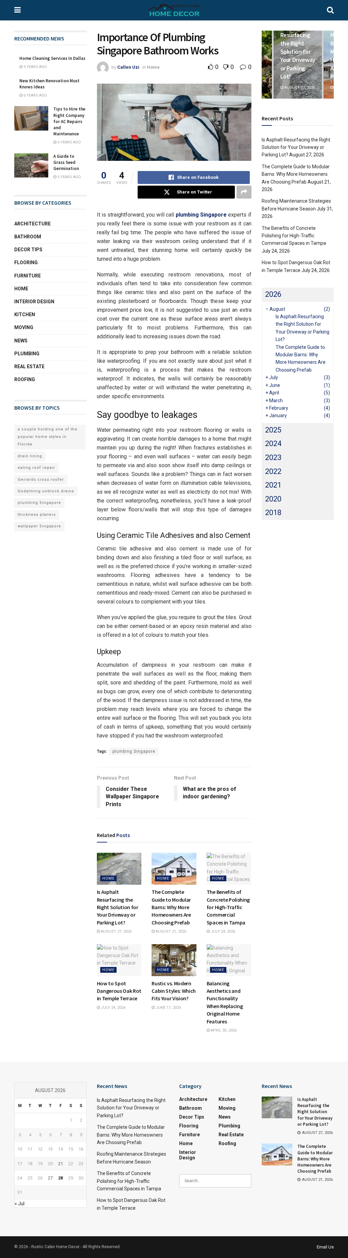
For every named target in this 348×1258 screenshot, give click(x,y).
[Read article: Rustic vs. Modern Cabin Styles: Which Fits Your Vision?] (174, 960)
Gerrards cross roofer (41, 479)
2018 (273, 512)
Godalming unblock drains (46, 491)
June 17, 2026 (168, 1007)
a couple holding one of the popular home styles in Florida (47, 437)
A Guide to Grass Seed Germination (66, 162)
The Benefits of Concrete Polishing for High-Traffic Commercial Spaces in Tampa (228, 907)
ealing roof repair (36, 467)
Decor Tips (28, 249)
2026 (273, 294)
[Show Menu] (17, 10)
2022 (273, 471)
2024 (273, 443)
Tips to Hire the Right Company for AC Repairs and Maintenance (69, 121)
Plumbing (26, 353)
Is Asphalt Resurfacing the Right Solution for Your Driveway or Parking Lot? (117, 907)
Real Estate (29, 366)
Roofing (24, 379)
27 (50, 1177)
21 (60, 1163)
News (21, 340)
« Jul (19, 1203)
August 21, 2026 (170, 931)
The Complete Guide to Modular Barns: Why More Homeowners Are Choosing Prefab (171, 907)
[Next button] (329, 65)
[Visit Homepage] (174, 10)
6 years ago (34, 95)
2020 (273, 499)
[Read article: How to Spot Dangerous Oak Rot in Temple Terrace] (119, 960)
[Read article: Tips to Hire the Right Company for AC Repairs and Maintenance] (31, 118)
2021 (273, 485)
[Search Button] (330, 10)
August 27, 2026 (116, 931)
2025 (273, 430)
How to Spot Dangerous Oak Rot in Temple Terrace (119, 991)
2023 (273, 457)
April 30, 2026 (223, 1030)
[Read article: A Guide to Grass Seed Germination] (31, 165)
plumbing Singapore (133, 751)
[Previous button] (267, 65)
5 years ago (34, 67)
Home (153, 67)
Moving (23, 327)
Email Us (325, 1247)
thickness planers (37, 514)
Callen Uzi (128, 67)
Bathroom (27, 236)
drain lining (30, 456)
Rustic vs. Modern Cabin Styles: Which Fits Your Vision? (174, 991)
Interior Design (34, 301)
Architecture (32, 223)
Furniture (27, 275)
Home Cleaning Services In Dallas (52, 58)
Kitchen (24, 314)
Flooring (26, 262)
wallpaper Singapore (39, 526)
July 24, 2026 (222, 931)
